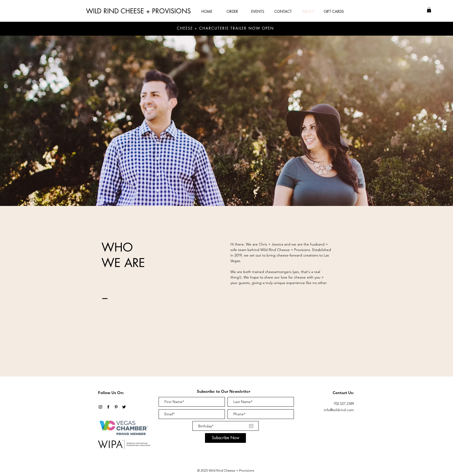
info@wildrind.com (339, 409)
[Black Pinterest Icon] (116, 407)
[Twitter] (124, 407)
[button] (429, 9)
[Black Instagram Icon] (100, 407)
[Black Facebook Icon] (108, 407)
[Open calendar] (251, 426)
